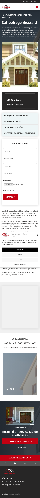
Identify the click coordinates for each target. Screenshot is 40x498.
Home (4, 15)
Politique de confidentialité (14, 481)
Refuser (20, 254)
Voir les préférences (20, 259)
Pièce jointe (7, 180)
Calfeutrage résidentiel (19, 15)
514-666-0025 (28, 2)
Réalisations (7, 478)
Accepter (20, 249)
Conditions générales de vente (11, 494)
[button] (37, 235)
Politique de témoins (20, 264)
